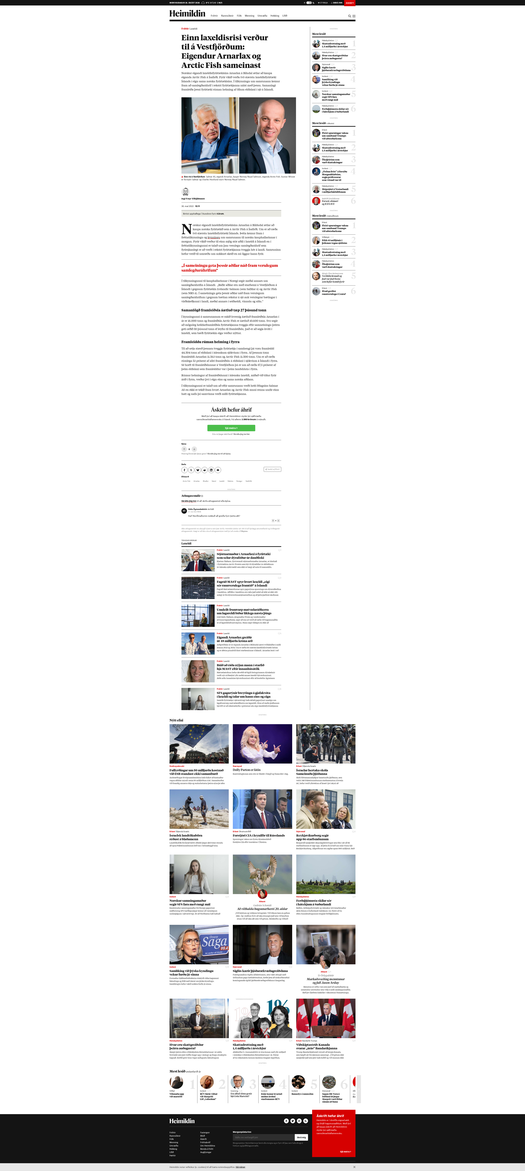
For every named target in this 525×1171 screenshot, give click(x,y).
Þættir (173, 1155)
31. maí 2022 (194, 512)
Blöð (202, 1135)
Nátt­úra (230, 481)
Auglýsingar (205, 1152)
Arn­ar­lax (197, 481)
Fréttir (214, 15)
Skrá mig (301, 1137)
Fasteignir (205, 1132)
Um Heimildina (207, 1145)
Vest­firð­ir (249, 481)
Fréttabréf (205, 1142)
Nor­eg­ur (239, 481)
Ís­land (214, 481)
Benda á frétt (206, 1148)
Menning (249, 15)
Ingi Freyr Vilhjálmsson (193, 198)
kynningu (214, 237)
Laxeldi (193, 28)
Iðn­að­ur (205, 481)
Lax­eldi (221, 481)
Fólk (239, 15)
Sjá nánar (240, 1167)
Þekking (275, 15)
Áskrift (203, 1139)
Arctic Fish (186, 481)
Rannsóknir (227, 15)
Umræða (262, 15)
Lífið (284, 15)
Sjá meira (230, 428)
